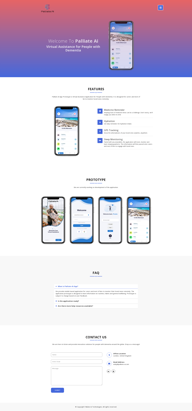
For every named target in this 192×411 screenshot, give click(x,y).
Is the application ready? (68, 301)
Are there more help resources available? (75, 306)
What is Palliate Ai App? (68, 286)
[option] (53, 220)
